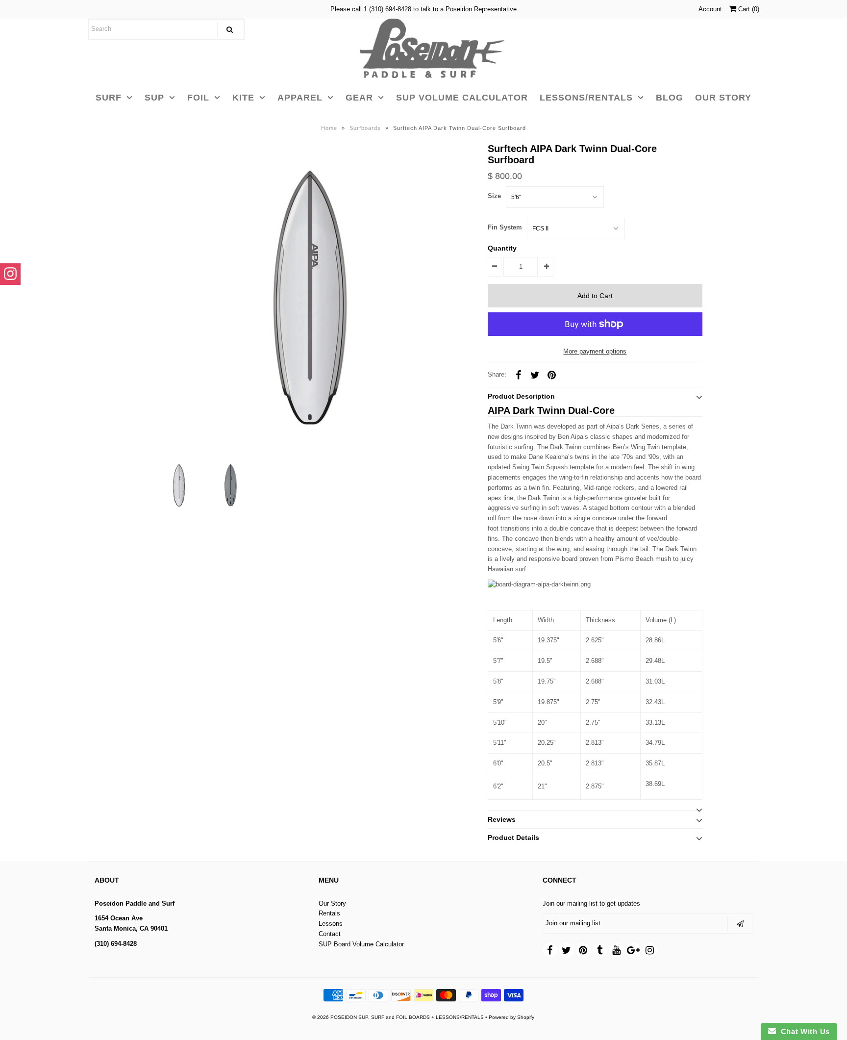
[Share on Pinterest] (551, 374)
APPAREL (300, 97)
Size (494, 196)
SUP (154, 97)
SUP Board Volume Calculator (361, 944)
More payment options (594, 351)
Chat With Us (803, 1031)
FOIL (198, 97)
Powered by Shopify (511, 1017)
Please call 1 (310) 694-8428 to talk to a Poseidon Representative (423, 9)
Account (710, 9)
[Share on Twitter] (534, 374)
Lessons (331, 923)
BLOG (669, 97)
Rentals (329, 913)
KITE (243, 97)
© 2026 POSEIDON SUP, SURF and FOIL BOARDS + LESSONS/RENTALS (398, 1017)
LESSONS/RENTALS (586, 97)
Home (329, 128)
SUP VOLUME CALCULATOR (462, 97)
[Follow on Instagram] (10, 274)
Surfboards (365, 128)
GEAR (359, 97)
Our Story (332, 903)
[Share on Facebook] (518, 374)
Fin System (505, 227)
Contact (330, 934)
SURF (109, 97)
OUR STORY (723, 97)
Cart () (747, 9)
